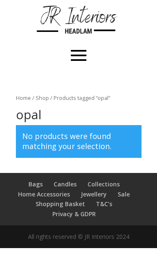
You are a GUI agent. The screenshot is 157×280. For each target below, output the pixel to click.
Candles (65, 184)
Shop (42, 98)
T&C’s (104, 204)
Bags (35, 184)
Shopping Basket (60, 204)
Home (23, 98)
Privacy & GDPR (74, 214)
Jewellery (94, 194)
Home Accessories (44, 194)
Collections (104, 184)
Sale (124, 194)
